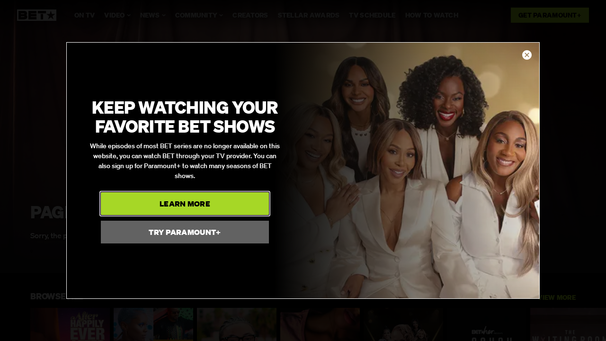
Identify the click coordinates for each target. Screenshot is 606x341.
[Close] (527, 55)
